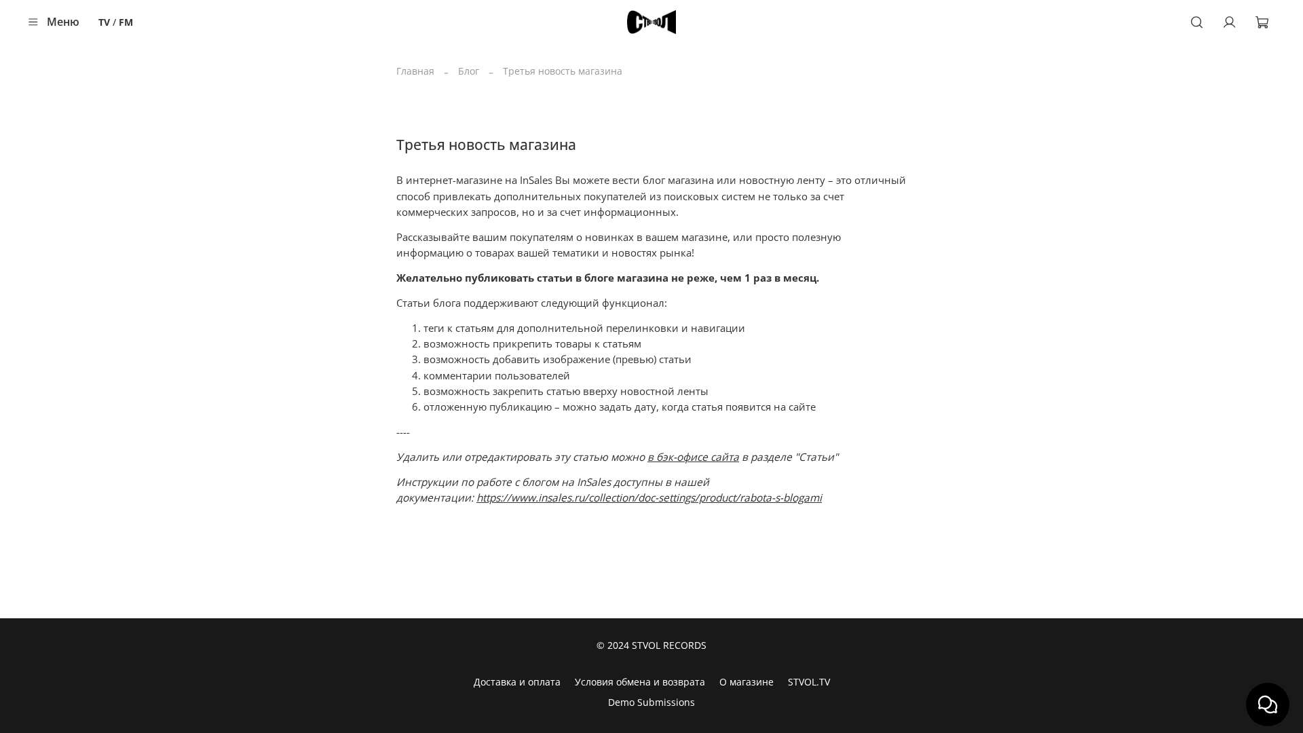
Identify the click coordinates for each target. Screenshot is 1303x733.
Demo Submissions (651, 702)
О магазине (746, 681)
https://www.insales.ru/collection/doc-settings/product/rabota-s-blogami (649, 498)
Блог (468, 70)
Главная (415, 70)
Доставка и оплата (517, 681)
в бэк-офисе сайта (693, 457)
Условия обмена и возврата (640, 681)
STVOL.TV (809, 681)
